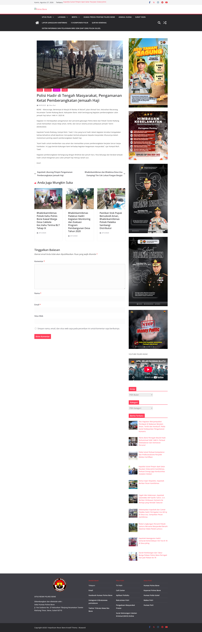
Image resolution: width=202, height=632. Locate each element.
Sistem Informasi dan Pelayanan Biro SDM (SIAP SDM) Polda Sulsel (71, 28)
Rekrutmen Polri (122, 600)
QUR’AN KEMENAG (99, 23)
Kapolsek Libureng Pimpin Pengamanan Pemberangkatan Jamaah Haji (54, 174)
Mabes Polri (148, 600)
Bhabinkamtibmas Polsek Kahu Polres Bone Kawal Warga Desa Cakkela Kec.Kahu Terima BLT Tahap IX (48, 220)
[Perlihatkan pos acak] (165, 23)
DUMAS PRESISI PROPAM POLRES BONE (99, 17)
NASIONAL (57, 90)
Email (37, 304)
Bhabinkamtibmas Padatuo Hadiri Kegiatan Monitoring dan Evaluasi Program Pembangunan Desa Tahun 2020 (79, 222)
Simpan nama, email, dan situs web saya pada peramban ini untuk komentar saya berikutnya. (79, 328)
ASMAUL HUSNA (125, 17)
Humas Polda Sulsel (151, 595)
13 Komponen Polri (79, 23)
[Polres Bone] (37, 23)
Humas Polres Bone (151, 585)
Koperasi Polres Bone (152, 590)
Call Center (120, 590)
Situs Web (38, 316)
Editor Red (52, 105)
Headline (48, 90)
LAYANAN (61, 17)
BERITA (74, 17)
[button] (53, 17)
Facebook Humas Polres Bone (100, 595)
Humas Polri (148, 605)
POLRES (65, 90)
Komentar (39, 261)
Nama (37, 293)
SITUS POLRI (47, 17)
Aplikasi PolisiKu (122, 595)
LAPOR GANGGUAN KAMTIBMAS (54, 23)
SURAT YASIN (140, 17)
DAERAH (40, 90)
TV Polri (119, 585)
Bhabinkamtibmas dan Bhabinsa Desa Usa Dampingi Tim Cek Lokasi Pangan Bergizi (103, 174)
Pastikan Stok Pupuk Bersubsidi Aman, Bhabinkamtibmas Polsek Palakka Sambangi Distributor (111, 220)
